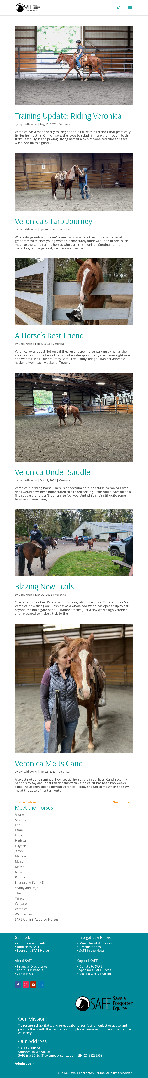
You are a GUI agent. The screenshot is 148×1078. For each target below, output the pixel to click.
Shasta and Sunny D (29, 882)
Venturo (21, 903)
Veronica (64, 124)
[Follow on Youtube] (33, 984)
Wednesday (23, 914)
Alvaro (19, 814)
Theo (19, 893)
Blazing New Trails (44, 586)
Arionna (20, 819)
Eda (17, 825)
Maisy (19, 861)
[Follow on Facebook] (18, 984)
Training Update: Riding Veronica (68, 115)
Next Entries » (123, 802)
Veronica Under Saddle (52, 472)
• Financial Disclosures (31, 966)
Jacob (19, 851)
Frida (18, 835)
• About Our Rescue (29, 970)
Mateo (19, 867)
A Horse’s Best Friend (49, 335)
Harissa (20, 840)
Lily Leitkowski (27, 124)
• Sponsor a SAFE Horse (94, 970)
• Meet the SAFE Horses (94, 943)
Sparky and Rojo (27, 888)
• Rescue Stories (89, 947)
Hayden (20, 846)
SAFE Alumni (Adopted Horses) (37, 919)
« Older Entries (25, 802)
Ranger (20, 877)
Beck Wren (25, 344)
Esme (19, 830)
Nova (19, 872)
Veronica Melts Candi (50, 763)
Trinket (20, 898)
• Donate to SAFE (27, 947)
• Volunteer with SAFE (30, 943)
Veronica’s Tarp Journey (53, 221)
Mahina (20, 856)
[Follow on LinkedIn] (41, 984)
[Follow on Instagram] (26, 984)
